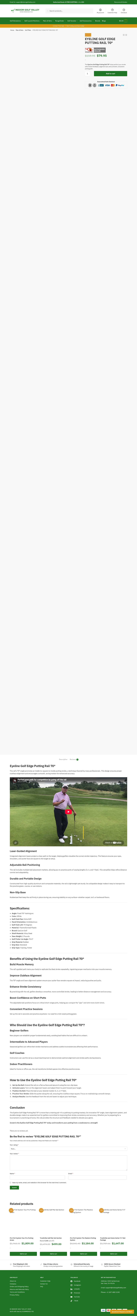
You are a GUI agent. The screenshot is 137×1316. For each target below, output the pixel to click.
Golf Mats (28, 30)
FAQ (41, 1286)
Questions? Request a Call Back (122, 1312)
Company (13, 1284)
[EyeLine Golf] (95, 50)
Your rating (14, 1145)
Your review (14, 1154)
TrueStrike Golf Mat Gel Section (51, 1238)
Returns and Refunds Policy (19, 1289)
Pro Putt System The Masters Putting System (83, 1239)
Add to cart (110, 73)
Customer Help (112, 12)
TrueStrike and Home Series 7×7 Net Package (112, 1239)
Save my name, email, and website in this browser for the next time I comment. (39, 1183)
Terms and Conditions (17, 1292)
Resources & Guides (120, 2)
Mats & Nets (19, 30)
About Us (13, 1281)
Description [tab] (63, 759)
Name (12, 1174)
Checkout (124, 12)
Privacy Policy (14, 1295)
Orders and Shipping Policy (19, 1286)
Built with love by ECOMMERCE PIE (22, 1311)
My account (100, 12)
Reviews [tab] (73, 759)
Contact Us (44, 1284)
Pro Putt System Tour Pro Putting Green (21, 1239)
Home (12, 30)
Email (70, 1174)
